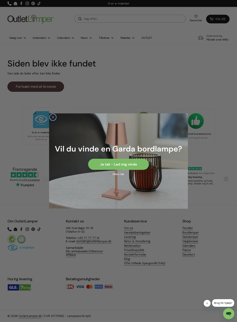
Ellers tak (118, 174)
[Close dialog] (53, 117)
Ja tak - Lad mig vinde (118, 164)
